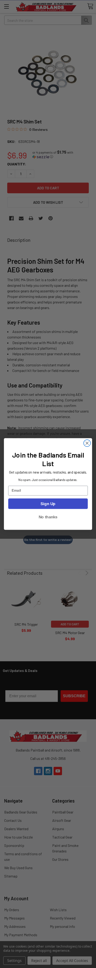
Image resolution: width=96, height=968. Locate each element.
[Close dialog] (87, 443)
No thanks (48, 517)
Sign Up (48, 503)
